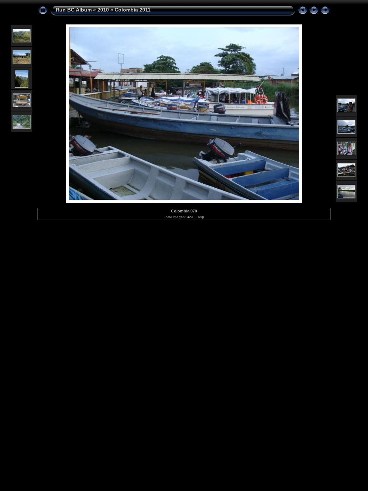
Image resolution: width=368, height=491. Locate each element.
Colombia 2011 (133, 10)
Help (200, 217)
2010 (103, 10)
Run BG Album (74, 10)
